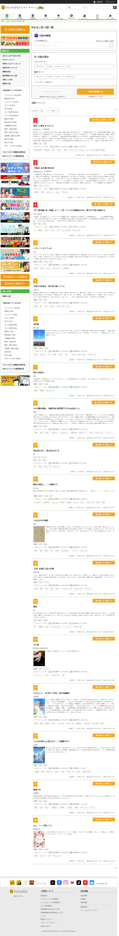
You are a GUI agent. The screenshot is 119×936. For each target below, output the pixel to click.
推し (67, 354)
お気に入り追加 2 (105, 445)
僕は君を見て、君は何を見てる (46, 451)
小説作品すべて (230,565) (12, 90)
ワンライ (92, 807)
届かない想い (82, 354)
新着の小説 (7, 83)
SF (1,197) (8, 321)
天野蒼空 (36, 696)
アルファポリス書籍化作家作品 (14, 152)
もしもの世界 (66, 230)
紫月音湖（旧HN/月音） (40, 648)
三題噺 (36, 772)
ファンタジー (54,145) (12, 95)
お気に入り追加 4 (105, 687)
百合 (49, 856)
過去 (98, 502)
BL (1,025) (8, 355)
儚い (41, 306)
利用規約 (44, 896)
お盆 (41, 807)
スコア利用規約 (46, 906)
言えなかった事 (67, 589)
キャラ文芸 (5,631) (11, 112)
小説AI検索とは (41, 41)
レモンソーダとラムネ (42, 248)
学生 (46, 589)
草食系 (62, 502)
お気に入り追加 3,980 (103, 120)
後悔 (65, 150)
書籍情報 (47, 129)
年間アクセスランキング (11, 64)
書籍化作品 (7, 72)
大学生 (78, 772)
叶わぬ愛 (95, 723)
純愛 (57, 551)
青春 (102, 723)
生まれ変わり (65, 551)
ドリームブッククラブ (89, 910)
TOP (2, 21)
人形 (63, 675)
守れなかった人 (84, 150)
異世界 (36, 192)
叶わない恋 (72, 150)
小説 (7, 21)
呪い (51, 551)
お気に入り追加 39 (104, 402)
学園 (41, 589)
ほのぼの (42, 354)
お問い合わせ (45, 926)
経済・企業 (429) (10, 129)
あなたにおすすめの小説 (11, 56)
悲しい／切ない (50, 306)
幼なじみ (55, 502)
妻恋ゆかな (36, 829)
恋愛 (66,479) (9, 98)
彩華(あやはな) (38, 171)
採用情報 (84, 902)
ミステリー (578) (10, 315)
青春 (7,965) (8, 119)
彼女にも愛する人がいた (43, 126)
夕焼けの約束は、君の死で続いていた (49, 286)
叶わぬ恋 (87, 723)
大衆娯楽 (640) (9, 338)
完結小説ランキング (10, 68)
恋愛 (35, 143)
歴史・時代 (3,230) (11, 132)
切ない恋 (56, 466)
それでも (75, 551)
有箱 (34, 524)
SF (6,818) (8, 109)
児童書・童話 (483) (11, 348)
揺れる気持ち (39, 372)
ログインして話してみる (105, 41)
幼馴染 (40, 230)
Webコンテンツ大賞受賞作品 (13, 156)
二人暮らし (37, 502)
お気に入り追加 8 (105, 601)
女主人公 (42, 856)
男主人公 (65, 192)
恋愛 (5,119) (8, 311)
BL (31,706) (8, 142)
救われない (64, 433)
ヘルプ (43, 916)
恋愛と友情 (86, 772)
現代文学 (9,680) (10, 122)
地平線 (36, 324)
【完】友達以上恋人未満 (43, 569)
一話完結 (69, 807)
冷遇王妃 (47, 150)
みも (34, 251)
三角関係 (65, 268)
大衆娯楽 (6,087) (10, 126)
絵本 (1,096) (8, 139)
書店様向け (85, 907)
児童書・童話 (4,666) (12, 136)
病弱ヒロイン (83, 433)
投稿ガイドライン (47, 919)
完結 (40, 466)
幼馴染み (79, 723)
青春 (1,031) (8, 331)
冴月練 (35, 745)
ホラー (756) (9, 318)
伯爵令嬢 (73, 433)
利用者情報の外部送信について (52, 912)
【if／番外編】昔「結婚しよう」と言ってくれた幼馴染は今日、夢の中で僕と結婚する (69, 210)
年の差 (42, 268)
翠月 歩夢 (36, 572)
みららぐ (36, 488)
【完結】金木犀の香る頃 (43, 168)
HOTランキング (8, 60)
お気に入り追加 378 (104, 162)
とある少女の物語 (40, 520)
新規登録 (99, 2)
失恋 (62, 772)
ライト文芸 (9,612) (11, 115)
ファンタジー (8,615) (12, 308)
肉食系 (69, 502)
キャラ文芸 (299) (10, 325)
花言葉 (62, 807)
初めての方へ (19, 896)
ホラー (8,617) (9, 105)
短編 (41, 723)
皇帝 (91, 433)
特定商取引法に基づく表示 (50, 909)
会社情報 (84, 896)
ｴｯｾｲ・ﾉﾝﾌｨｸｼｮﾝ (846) (12, 358)
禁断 (103, 502)
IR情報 (83, 899)
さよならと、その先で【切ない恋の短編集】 (52, 693)
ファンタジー (38, 675)
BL (35, 223)
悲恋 (53, 150)
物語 (41, 551)
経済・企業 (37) (10, 342)
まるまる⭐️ (37, 129)
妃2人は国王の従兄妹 (98, 150)
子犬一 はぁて (37, 213)
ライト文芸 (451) (10, 328)
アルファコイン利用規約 (49, 899)
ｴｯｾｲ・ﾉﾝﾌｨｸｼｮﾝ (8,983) (13, 146)
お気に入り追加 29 (104, 204)
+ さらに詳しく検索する (43, 82)
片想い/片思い (78, 627)
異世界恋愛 (37, 150)
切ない (59, 150)
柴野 (34, 412)
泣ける (76, 502)
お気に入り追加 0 (105, 242)
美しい (69, 306)
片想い (46, 230)
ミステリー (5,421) (11, 102)
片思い (57, 772)
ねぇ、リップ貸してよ (42, 826)
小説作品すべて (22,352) (12, 303)
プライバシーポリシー (49, 923)
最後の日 (37, 790)
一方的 (73, 354)
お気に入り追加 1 (105, 478)
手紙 (42, 192)
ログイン (112, 2)
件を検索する (95, 91)
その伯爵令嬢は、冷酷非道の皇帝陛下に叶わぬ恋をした (56, 408)
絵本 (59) (7, 352)
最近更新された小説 (10, 75)
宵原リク (36, 289)
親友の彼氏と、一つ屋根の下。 (46, 484)
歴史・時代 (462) (10, 345)
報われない (55, 433)
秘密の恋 (47, 502)
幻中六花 (36, 327)
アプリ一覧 (42, 884)
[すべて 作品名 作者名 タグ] (40, 66)
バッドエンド (109, 433)
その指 (36, 645)
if (34, 230)
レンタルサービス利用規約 (50, 902)
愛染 (35, 607)
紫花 (34, 376)
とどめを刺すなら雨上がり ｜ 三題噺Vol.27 (51, 741)
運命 (46, 551)
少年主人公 (87, 589)
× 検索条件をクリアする (95, 96)
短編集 (47, 723)
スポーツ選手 (52, 354)
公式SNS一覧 (102, 884)
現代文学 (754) (9, 335)
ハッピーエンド (66, 627)
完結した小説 (7, 79)
